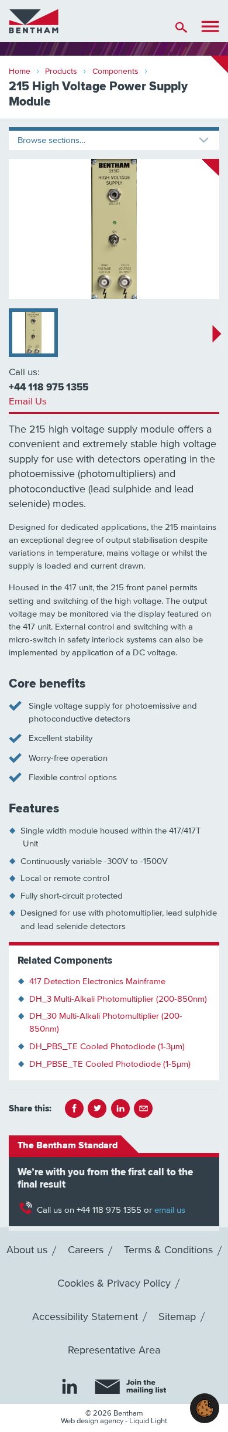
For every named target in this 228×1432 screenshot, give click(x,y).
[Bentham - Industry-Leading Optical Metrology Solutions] (33, 21)
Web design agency (93, 1421)
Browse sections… (51, 140)
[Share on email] (143, 1108)
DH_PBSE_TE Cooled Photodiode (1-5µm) (110, 1064)
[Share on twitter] (97, 1108)
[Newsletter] (130, 1387)
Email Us (28, 402)
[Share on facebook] (74, 1108)
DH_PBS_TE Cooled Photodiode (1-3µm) (107, 1046)
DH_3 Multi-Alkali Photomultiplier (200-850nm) (118, 999)
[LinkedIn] (69, 1386)
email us (169, 1210)
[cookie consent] (204, 1408)
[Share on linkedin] (120, 1108)
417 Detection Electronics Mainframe (97, 981)
